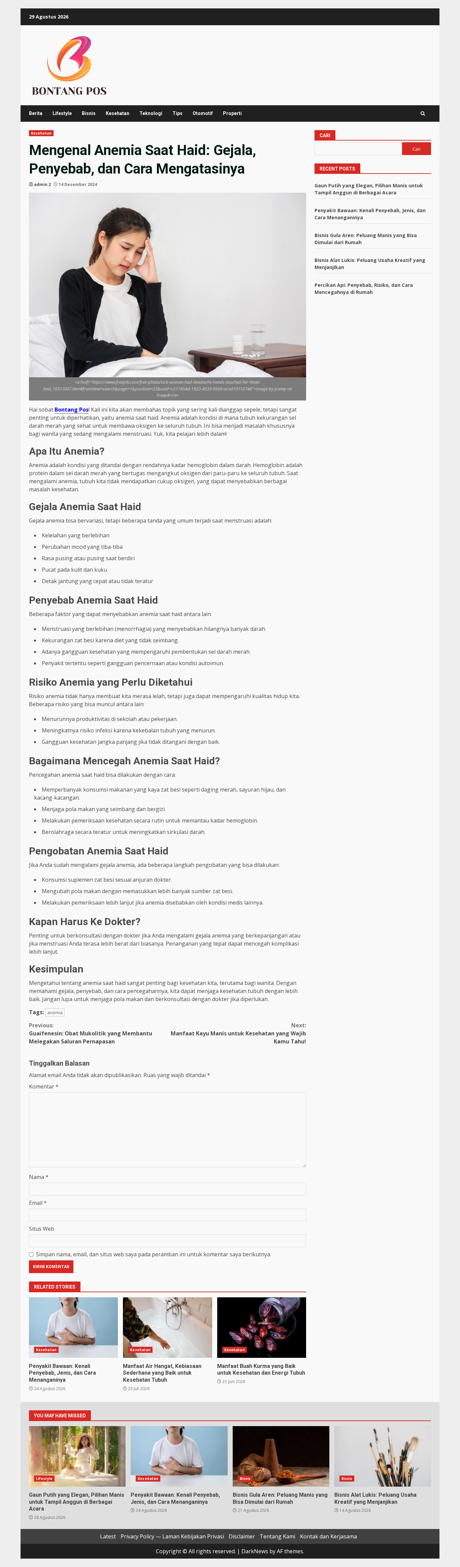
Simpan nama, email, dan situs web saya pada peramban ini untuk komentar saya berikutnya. (153, 1254)
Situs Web (41, 1228)
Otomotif (203, 113)
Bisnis (89, 113)
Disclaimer (242, 1536)
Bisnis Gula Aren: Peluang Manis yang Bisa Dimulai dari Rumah (281, 1456)
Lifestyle (62, 113)
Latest (108, 1536)
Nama (38, 1177)
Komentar (44, 1086)
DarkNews (254, 1551)
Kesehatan (117, 113)
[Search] (423, 113)
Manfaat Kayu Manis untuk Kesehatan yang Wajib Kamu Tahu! (238, 1033)
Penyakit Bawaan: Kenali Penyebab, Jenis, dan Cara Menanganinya (73, 1327)
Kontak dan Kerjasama (328, 1536)
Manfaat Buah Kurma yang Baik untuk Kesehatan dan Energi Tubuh (261, 1327)
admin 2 (42, 184)
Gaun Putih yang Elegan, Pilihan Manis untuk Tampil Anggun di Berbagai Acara (77, 1456)
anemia (55, 1012)
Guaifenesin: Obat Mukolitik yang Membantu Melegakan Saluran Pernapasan (90, 1033)
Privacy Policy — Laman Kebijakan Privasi (172, 1536)
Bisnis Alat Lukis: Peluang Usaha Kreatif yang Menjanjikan (382, 1456)
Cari (325, 135)
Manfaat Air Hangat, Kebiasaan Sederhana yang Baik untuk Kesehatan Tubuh (167, 1327)
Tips (177, 113)
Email (38, 1203)
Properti (232, 113)
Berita (35, 113)
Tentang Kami (277, 1536)
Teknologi (150, 113)
